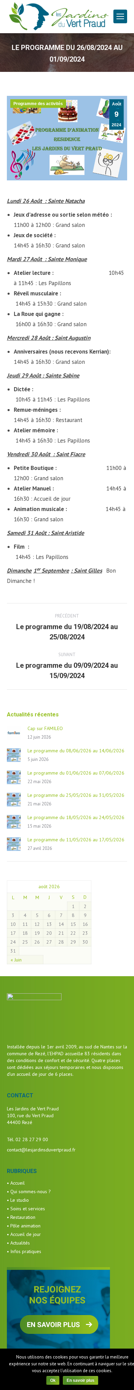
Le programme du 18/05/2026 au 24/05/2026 (75, 817)
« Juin (16, 960)
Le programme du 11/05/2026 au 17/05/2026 (75, 840)
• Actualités (18, 1243)
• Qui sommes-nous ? (29, 1191)
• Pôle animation (24, 1226)
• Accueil (16, 1183)
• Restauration (21, 1217)
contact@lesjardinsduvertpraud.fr (41, 1150)
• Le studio (18, 1200)
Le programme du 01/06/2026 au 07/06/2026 (75, 773)
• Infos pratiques (24, 1251)
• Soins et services (26, 1209)
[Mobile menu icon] (120, 16)
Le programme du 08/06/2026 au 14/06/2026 (75, 751)
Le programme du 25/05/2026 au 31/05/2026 (75, 795)
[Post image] (14, 733)
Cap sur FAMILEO (45, 728)
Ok (53, 1380)
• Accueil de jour (24, 1234)
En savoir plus (80, 1380)
